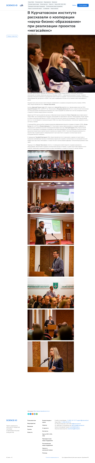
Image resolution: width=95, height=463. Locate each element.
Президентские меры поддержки (36, 6)
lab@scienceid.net (76, 423)
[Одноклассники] (32, 414)
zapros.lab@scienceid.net (78, 425)
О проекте (45, 428)
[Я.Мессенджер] (28, 414)
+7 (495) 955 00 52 (66, 422)
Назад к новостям (12, 36)
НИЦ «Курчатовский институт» (41, 411)
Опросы (44, 425)
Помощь (44, 453)
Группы (29, 429)
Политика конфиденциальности (52, 457)
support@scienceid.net (83, 420)
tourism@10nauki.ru (75, 427)
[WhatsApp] (37, 414)
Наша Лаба (31, 2)
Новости (51, 4)
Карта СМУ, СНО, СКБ (60, 4)
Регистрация (83, 5)
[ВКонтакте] (30, 414)
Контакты (45, 431)
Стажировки (46, 8)
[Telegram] (35, 414)
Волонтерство (44, 4)
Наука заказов (54, 8)
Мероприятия (47, 2)
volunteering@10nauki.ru (73, 429)
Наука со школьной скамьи (35, 8)
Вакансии (54, 2)
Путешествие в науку (33, 4)
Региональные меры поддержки (54, 6)
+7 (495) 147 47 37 (72, 420)
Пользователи (39, 2)
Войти (74, 5)
